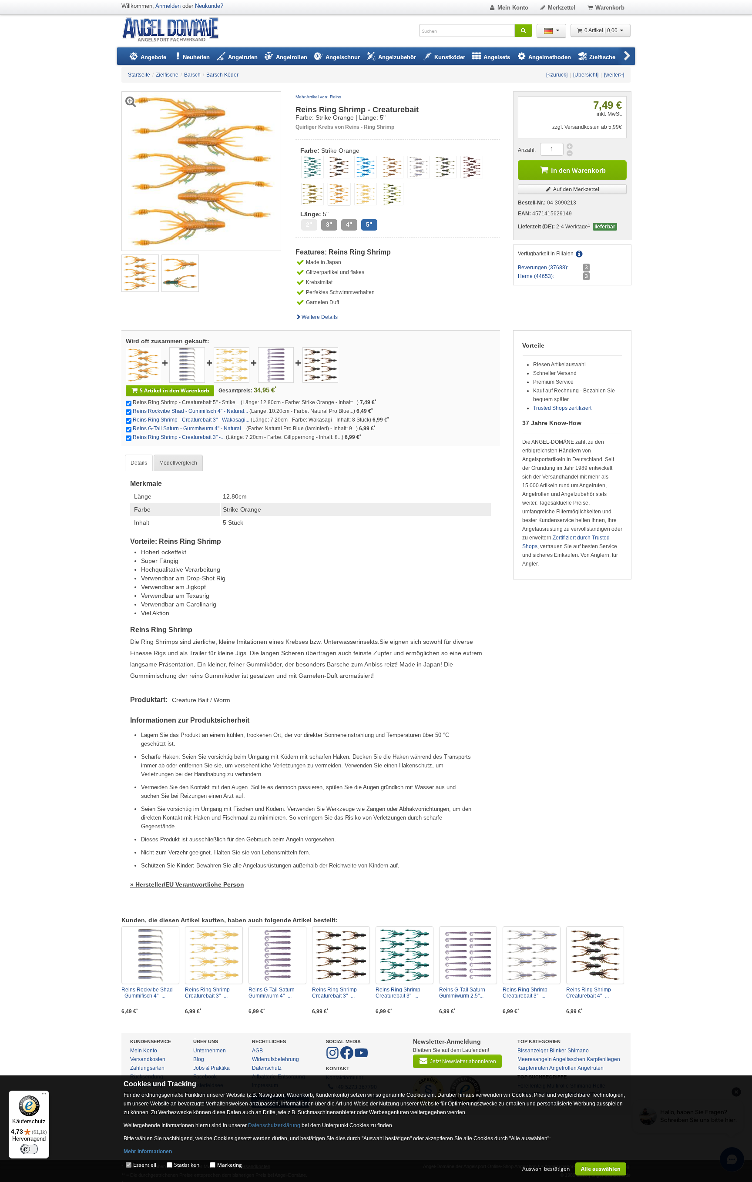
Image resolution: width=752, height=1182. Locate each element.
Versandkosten (147, 1059)
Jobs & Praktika (211, 1068)
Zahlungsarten (147, 1068)
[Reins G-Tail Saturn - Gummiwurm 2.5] (468, 955)
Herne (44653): (536, 276)
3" (329, 224)
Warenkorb (609, 7)
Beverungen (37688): (543, 268)
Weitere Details (320, 317)
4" (349, 224)
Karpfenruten (532, 1068)
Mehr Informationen (148, 1152)
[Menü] (44, 1096)
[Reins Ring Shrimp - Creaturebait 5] (143, 365)
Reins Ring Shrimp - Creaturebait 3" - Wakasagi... (191, 420)
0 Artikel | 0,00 (601, 30)
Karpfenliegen (603, 1059)
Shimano (578, 1051)
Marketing (229, 1165)
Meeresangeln (534, 1059)
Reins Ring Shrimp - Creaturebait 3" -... (179, 437)
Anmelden (168, 6)
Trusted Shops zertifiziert (562, 408)
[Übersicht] (585, 75)
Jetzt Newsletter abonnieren (463, 1061)
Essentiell (144, 1165)
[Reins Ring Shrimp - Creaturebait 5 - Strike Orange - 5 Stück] (140, 273)
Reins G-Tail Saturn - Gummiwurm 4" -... (273, 993)
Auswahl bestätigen (546, 1168)
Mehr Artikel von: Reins (318, 96)
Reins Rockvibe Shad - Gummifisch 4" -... (147, 993)
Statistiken (186, 1165)
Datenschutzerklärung (274, 1125)
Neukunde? (209, 6)
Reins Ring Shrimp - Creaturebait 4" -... (590, 993)
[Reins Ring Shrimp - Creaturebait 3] (231, 365)
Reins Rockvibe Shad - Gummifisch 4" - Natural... (190, 411)
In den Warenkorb (578, 170)
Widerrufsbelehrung (275, 1059)
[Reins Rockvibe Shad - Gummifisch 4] (187, 365)
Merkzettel (561, 7)
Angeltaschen (569, 1059)
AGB (257, 1051)
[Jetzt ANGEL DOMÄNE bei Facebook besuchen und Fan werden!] (333, 1058)
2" (309, 224)
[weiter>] (614, 75)
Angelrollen (563, 1068)
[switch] (29, 1149)
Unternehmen (209, 1051)
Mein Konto (512, 7)
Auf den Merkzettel (575, 189)
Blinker (558, 1051)
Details (139, 463)
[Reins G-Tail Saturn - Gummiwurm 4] (276, 365)
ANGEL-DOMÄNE (174, 30)
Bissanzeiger (532, 1051)
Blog (198, 1059)
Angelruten (590, 1068)
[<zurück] (556, 75)
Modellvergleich (178, 463)
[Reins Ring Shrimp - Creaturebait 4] (595, 955)
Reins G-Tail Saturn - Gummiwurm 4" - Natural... (189, 428)
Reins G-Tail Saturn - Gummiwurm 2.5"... (463, 993)
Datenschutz (267, 1068)
